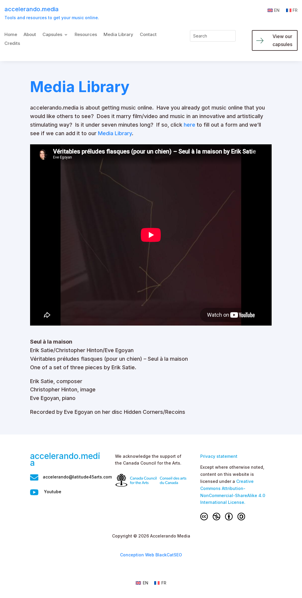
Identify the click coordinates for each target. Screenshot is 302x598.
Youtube (52, 491)
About (30, 34)
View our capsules (282, 40)
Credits (12, 43)
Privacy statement (218, 456)
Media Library (118, 34)
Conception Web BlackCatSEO (151, 554)
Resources (86, 34)
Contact (148, 34)
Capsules (52, 34)
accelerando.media (31, 9)
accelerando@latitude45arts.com (77, 476)
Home (10, 34)
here (189, 125)
